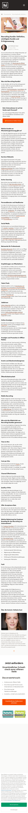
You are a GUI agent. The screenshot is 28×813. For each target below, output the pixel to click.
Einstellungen (14, 809)
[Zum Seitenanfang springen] (14, 651)
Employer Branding (8, 526)
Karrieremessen (5, 91)
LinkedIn (5, 228)
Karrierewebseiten (12, 89)
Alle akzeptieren (14, 804)
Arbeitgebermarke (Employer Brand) (12, 238)
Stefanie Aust (14, 46)
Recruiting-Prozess (8, 538)
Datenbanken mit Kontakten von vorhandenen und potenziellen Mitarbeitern (13, 287)
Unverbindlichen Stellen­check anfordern (14, 702)
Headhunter (11, 210)
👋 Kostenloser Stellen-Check (13, 121)
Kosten (18, 464)
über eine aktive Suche (15, 184)
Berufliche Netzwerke (6, 249)
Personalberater (8, 219)
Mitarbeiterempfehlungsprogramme (16, 275)
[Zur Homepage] (2, 14)
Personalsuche (7, 14)
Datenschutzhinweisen (6, 790)
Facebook (10, 228)
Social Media (20, 89)
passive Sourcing (15, 96)
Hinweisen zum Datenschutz (13, 800)
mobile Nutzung (7, 409)
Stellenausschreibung (6, 168)
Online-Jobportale (5, 305)
